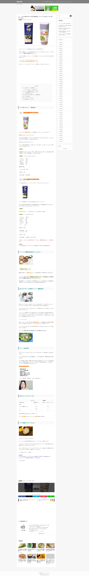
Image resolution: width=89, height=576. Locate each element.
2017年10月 (61, 104)
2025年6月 (61, 48)
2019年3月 (61, 73)
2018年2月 (61, 96)
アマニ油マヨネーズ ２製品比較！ (29, 87)
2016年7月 (61, 133)
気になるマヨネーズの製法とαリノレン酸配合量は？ (32, 94)
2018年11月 (61, 81)
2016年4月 (61, 139)
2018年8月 (61, 87)
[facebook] (63, 148)
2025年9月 (61, 42)
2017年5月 (61, 114)
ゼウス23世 (23, 530)
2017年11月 (61, 102)
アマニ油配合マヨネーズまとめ (28, 99)
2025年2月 (61, 56)
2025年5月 (61, 50)
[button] (21, 496)
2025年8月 (61, 44)
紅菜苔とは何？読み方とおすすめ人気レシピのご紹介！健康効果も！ (65, 31)
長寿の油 (20, 19)
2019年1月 (61, 77)
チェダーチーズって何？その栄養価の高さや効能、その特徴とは (65, 34)
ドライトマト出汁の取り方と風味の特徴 (64, 23)
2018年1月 (61, 98)
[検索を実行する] (71, 16)
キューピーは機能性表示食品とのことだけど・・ (31, 91)
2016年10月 (61, 127)
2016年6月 (61, 135)
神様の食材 (19, 1)
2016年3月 (61, 141)
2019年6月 (61, 67)
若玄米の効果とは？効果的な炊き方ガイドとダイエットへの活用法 (65, 29)
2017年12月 (61, 100)
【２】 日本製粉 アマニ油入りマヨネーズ (31, 90)
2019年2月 (61, 75)
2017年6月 (61, 112)
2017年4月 (61, 116)
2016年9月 (61, 129)
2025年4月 (61, 52)
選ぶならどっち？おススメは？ (28, 97)
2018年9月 (61, 85)
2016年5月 (61, 137)
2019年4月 (61, 71)
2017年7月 (61, 110)
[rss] (66, 148)
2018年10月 (61, 83)
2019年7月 (61, 65)
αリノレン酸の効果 (26, 96)
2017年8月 (61, 108)
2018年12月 (61, 79)
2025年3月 (61, 54)
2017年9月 (61, 106)
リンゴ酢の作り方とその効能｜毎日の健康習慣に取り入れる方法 (65, 26)
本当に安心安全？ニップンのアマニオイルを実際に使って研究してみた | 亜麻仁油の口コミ (35, 245)
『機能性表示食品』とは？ (29, 93)
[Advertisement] (36, 74)
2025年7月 (61, 46)
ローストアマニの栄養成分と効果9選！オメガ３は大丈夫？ (30, 457)
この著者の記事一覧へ (41, 533)
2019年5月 (61, 69)
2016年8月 (61, 131)
